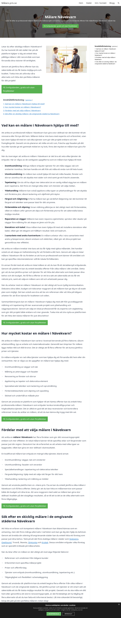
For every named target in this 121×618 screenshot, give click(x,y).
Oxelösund (7, 542)
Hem (81, 3)
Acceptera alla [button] (54, 614)
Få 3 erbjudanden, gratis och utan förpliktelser (60, 26)
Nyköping (73, 539)
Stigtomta (32, 542)
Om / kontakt (100, 3)
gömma (28, 100)
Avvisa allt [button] (68, 614)
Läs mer (80, 610)
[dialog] (60, 610)
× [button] (119, 604)
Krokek (45, 542)
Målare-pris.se (9, 3)
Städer (89, 3)
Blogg (112, 3)
